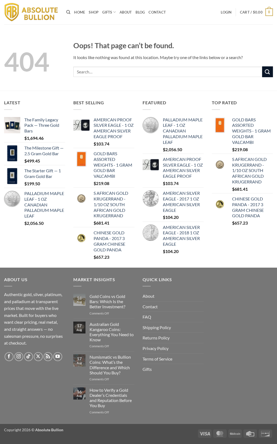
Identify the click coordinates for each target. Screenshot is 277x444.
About (126, 12)
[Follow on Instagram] (18, 356)
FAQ (147, 316)
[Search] (68, 12)
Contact (157, 12)
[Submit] (267, 71)
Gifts (107, 12)
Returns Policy (156, 337)
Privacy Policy (156, 348)
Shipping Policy (157, 327)
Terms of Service (157, 358)
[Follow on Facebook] (9, 356)
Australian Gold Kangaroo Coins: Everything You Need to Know (112, 332)
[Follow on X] (38, 356)
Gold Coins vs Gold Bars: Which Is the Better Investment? (107, 301)
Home (79, 12)
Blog (140, 12)
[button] (226, 12)
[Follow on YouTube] (57, 356)
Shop (93, 12)
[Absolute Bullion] (31, 12)
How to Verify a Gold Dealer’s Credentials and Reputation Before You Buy (111, 397)
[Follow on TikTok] (28, 356)
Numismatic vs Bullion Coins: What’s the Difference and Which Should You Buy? (110, 364)
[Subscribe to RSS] (48, 356)
